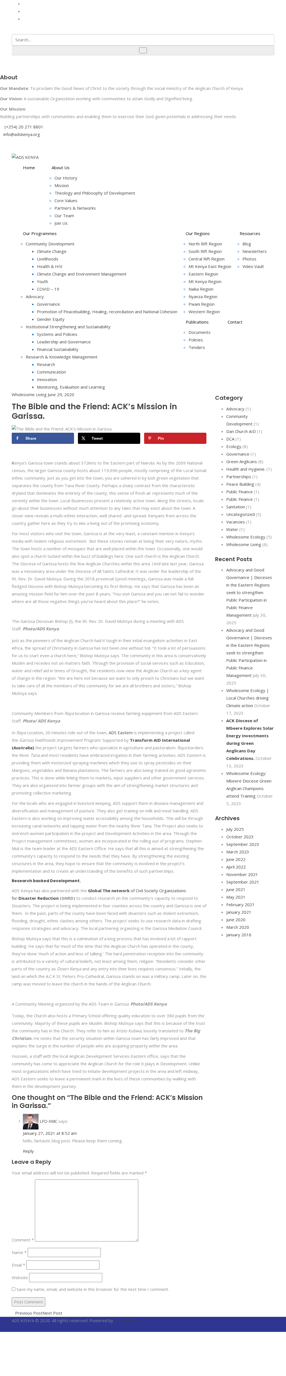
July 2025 (235, 829)
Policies (196, 340)
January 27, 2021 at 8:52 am (50, 1133)
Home (29, 167)
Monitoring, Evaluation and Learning (71, 387)
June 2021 (236, 889)
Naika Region (201, 289)
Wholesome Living (29, 394)
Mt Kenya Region (205, 281)
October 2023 (240, 836)
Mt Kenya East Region (210, 266)
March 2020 (237, 927)
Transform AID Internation (158, 740)
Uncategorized (240, 514)
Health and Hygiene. (245, 469)
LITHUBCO (125, 1320)
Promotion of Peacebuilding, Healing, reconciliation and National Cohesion (107, 311)
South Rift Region (205, 251)
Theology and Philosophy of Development (94, 193)
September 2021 (242, 882)
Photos (249, 259)
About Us (61, 167)
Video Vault (253, 266)
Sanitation (235, 506)
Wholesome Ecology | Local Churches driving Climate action (247, 698)
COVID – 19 (48, 289)
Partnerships (238, 476)
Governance (48, 304)
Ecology (233, 446)
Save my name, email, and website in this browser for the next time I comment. (92, 1289)
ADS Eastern (120, 732)
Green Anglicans (241, 461)
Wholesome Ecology (245, 537)
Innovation (47, 379)
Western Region (204, 311)
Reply (28, 1151)
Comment (23, 1240)
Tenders (197, 347)
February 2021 (240, 904)
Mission (61, 185)
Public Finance (239, 491)
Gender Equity (51, 319)
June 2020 (236, 919)
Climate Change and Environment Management (82, 274)
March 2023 (237, 852)
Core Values (65, 200)
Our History (65, 178)
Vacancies (235, 522)
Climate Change (51, 251)
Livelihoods (47, 259)
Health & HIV (49, 266)
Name (19, 1252)
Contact (235, 322)
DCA (230, 439)
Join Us (61, 223)
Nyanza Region (203, 296)
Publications (197, 322)
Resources (250, 233)
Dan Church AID (241, 431)
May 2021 (236, 897)
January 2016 (238, 934)
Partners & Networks (75, 208)
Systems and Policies (57, 334)
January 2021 (238, 912)
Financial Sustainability (57, 349)
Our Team (64, 215)
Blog (246, 244)
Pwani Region (201, 304)
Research (46, 364)
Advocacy (35, 296)
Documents (200, 332)
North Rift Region (205, 244)
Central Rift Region (207, 259)
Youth (42, 281)
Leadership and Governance (64, 341)
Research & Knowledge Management (61, 357)
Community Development (50, 244)
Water (232, 529)
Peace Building (240, 484)
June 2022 (236, 859)
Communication (51, 372)
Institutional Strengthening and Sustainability (68, 326)
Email (18, 1265)
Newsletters (254, 251)
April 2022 (236, 867)
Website (20, 1277)
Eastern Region (203, 274)
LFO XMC (48, 1121)
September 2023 (242, 844)
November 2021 (242, 874)
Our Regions (198, 233)
